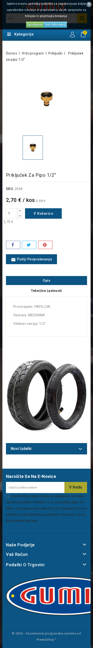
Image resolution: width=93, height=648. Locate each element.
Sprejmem (34, 24)
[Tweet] (29, 245)
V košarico (43, 213)
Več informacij (55, 24)
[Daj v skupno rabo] (13, 245)
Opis (46, 280)
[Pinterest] (45, 245)
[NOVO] (46, 395)
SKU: (10, 189)
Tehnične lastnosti (46, 291)
